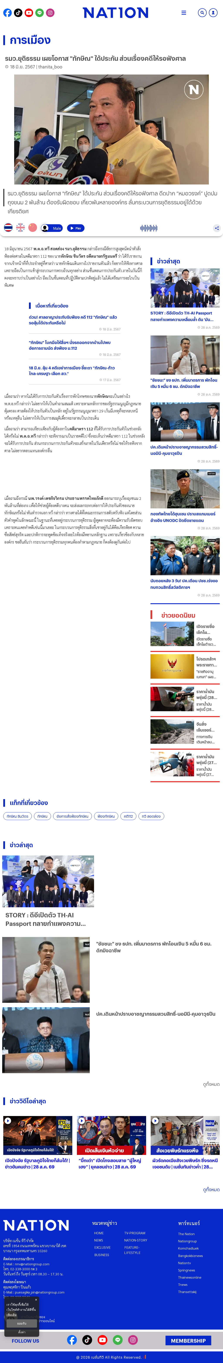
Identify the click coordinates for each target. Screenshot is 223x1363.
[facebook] (72, 1343)
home (99, 1233)
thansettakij (187, 1291)
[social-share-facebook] (7, 13)
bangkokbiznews (190, 1255)
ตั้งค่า (21, 1332)
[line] (118, 1343)
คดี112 (128, 816)
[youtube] (102, 1343)
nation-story (135, 1240)
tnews (183, 1284)
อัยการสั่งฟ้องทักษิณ (72, 816)
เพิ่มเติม (12, 1315)
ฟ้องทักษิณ (106, 816)
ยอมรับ (21, 1323)
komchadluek (188, 1248)
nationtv (184, 1262)
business (101, 1254)
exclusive (102, 1247)
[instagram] (133, 1343)
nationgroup (187, 1241)
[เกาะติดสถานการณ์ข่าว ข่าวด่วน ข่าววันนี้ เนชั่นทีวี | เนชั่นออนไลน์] (115, 12)
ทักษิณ (42, 816)
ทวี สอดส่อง (151, 816)
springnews (186, 1270)
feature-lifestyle (132, 1250)
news (98, 1240)
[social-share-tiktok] (18, 13)
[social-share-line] (39, 13)
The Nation (186, 1233)
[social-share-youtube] (29, 13)
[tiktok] (87, 1343)
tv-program (134, 1233)
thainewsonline (189, 1277)
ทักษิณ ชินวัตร (17, 816)
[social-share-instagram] (50, 13)
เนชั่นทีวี (97, 1357)
